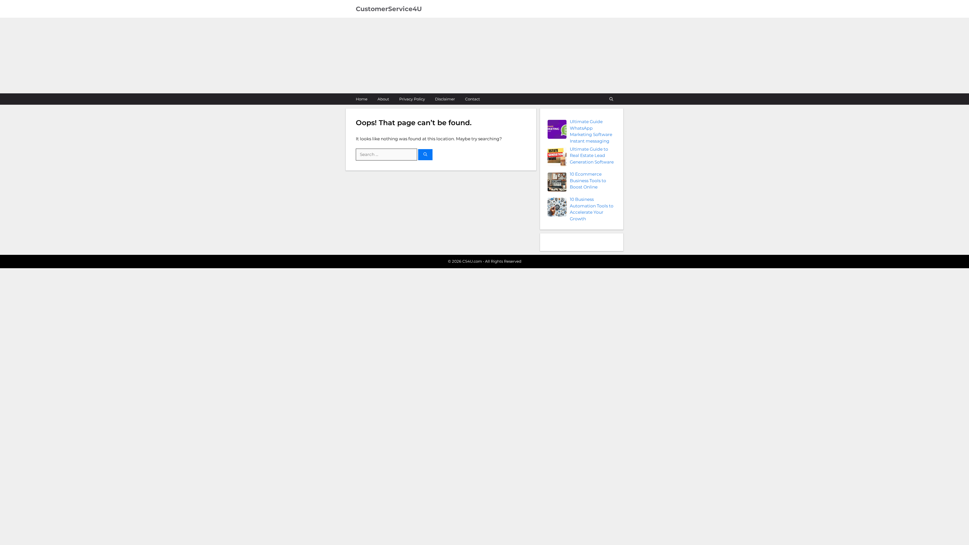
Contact (472, 99)
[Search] (425, 154)
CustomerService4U (389, 9)
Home (361, 99)
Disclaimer (445, 99)
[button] (611, 99)
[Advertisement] (484, 55)
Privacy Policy (412, 99)
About (383, 99)
